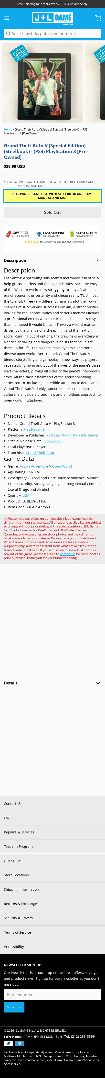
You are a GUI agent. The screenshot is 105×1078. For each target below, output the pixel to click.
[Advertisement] (52, 622)
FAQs (8, 817)
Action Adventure (34, 466)
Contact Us (12, 803)
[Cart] (96, 18)
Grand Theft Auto (40, 452)
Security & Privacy (18, 918)
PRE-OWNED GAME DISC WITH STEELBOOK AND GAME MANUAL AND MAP (52, 196)
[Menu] (9, 18)
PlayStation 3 (34, 429)
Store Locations (16, 875)
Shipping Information (21, 889)
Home (8, 129)
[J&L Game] (52, 18)
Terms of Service (17, 932)
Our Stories (13, 860)
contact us (67, 554)
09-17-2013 (52, 441)
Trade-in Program (18, 846)
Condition (49, 184)
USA (26, 495)
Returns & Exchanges (21, 903)
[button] (52, 212)
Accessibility (14, 946)
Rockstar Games (86, 435)
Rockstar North (58, 435)
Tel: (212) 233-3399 (79, 1036)
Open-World (62, 466)
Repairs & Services (19, 832)
